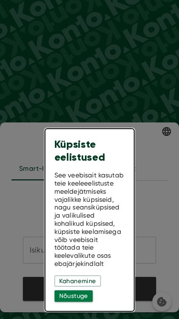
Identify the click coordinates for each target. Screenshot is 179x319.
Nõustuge (73, 295)
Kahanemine (77, 281)
